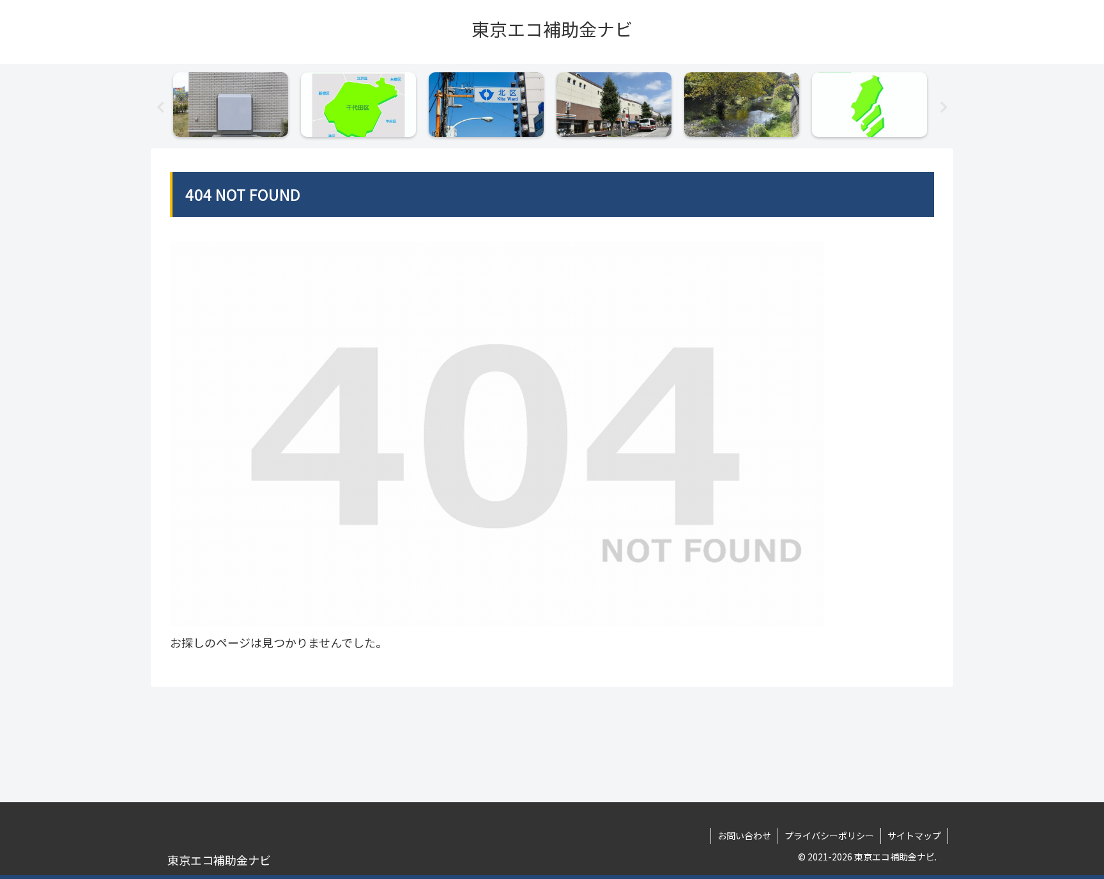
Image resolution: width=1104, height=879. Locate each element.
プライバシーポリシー (829, 835)
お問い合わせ (744, 835)
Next (943, 107)
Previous (160, 107)
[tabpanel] (234, 104)
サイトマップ (914, 835)
